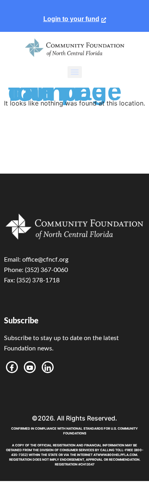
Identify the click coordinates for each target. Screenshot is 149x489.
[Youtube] (30, 367)
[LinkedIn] (48, 367)
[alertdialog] (74, 16)
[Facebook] (12, 367)
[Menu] (75, 72)
